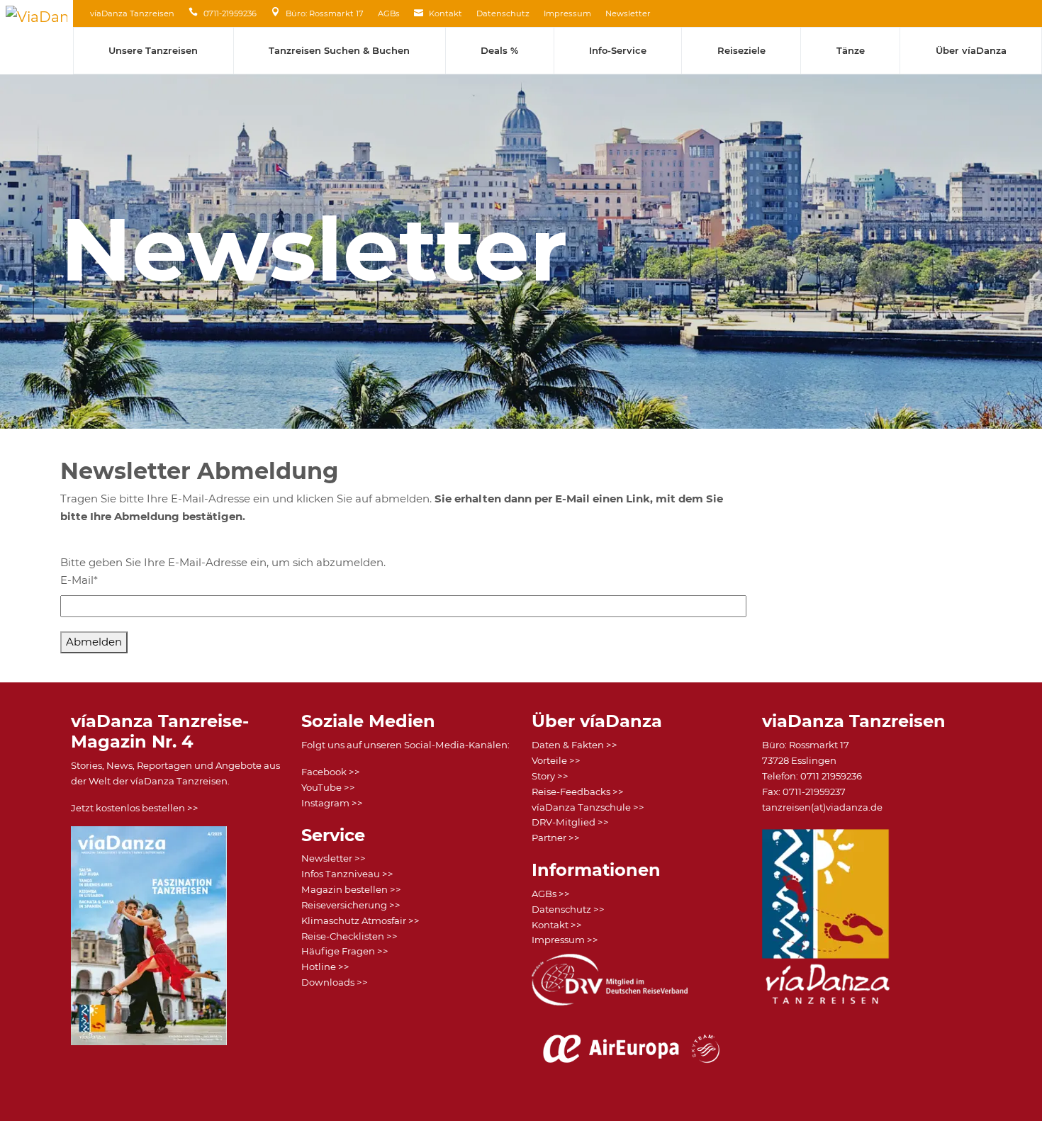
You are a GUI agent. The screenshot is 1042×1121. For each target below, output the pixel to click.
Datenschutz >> (568, 909)
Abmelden (94, 641)
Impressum (567, 13)
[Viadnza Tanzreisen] (36, 37)
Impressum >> (565, 939)
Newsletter (628, 13)
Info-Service (617, 50)
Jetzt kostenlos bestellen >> (134, 807)
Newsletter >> (333, 858)
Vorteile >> (556, 760)
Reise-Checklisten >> (349, 936)
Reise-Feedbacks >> (578, 791)
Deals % (499, 50)
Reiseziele (741, 50)
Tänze (850, 50)
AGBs (389, 13)
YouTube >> (328, 787)
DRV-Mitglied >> (570, 822)
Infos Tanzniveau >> (347, 873)
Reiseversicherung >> (350, 905)
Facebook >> (330, 771)
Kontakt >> (557, 924)
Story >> (550, 776)
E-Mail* (79, 580)
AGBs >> (551, 893)
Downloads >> (334, 982)
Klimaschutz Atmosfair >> (360, 920)
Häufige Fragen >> (344, 951)
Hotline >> (325, 966)
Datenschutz (503, 13)
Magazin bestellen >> (351, 889)
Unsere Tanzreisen (153, 50)
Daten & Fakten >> (574, 744)
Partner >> (556, 837)
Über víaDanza (971, 50)
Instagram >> (332, 803)
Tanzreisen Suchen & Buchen (339, 50)
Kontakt (445, 13)
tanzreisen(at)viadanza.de (822, 807)
